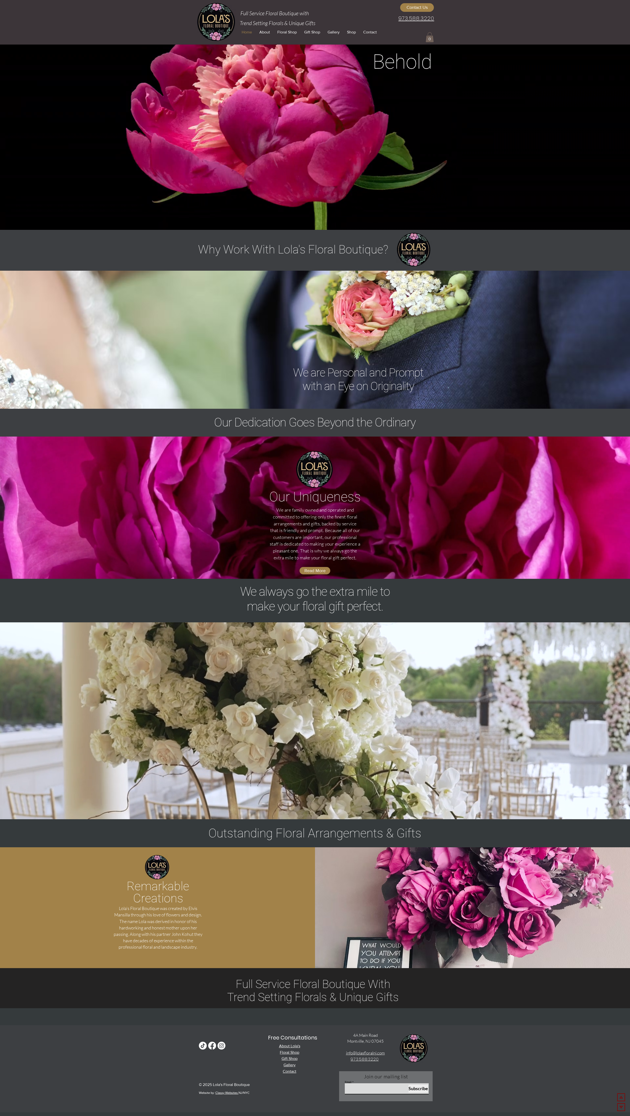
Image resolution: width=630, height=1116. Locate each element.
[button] (429, 37)
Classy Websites (226, 1093)
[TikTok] (203, 1046)
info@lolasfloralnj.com (365, 1052)
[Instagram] (221, 1046)
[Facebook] (212, 1046)
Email (348, 1081)
